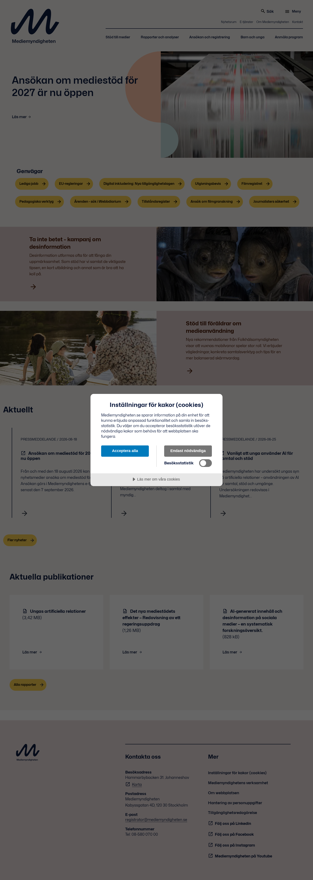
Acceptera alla (125, 451)
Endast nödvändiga (188, 451)
